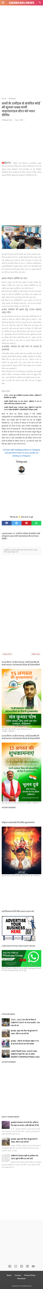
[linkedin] (27, 1267)
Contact (18, 1275)
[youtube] (33, 1267)
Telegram (21, 461)
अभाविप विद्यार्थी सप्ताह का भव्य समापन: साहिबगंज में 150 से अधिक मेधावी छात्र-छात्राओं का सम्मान (22, 402)
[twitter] (16, 523)
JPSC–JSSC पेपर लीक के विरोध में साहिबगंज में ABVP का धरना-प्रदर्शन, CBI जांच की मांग (25, 1022)
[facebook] (7, 523)
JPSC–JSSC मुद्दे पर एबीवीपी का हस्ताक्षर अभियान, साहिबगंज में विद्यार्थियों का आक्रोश (22, 396)
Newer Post (7, 654)
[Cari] (40, 3)
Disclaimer (21, 1278)
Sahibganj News (21, 3)
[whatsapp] (36, 523)
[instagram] (15, 1267)
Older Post (36, 654)
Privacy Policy (29, 1275)
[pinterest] (26, 523)
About (9, 1275)
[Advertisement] (21, 31)
